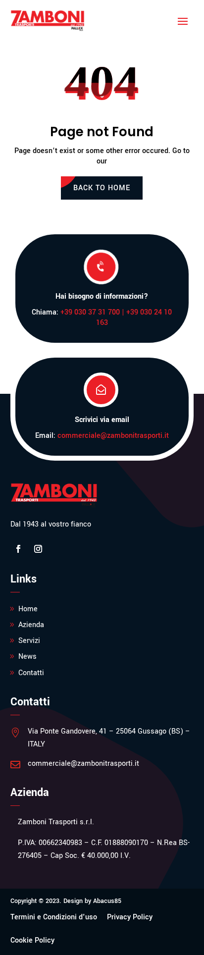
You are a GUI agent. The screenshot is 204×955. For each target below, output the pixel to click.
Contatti (31, 673)
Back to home (101, 188)
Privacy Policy (130, 917)
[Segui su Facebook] (18, 549)
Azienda (31, 625)
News (27, 656)
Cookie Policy (32, 940)
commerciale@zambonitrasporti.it (113, 435)
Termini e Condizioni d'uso (53, 917)
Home (28, 609)
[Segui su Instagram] (38, 549)
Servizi (29, 641)
